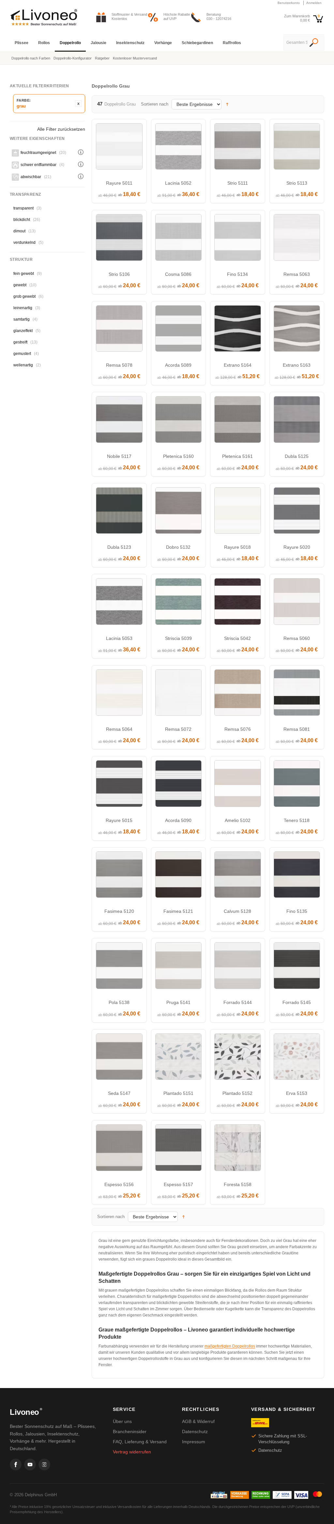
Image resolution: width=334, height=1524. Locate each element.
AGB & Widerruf (198, 1421)
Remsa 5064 (119, 729)
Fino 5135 (296, 911)
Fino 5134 (237, 274)
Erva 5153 (296, 1093)
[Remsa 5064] (119, 694)
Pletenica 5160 (178, 456)
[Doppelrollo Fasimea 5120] (119, 876)
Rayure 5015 (119, 820)
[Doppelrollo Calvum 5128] (237, 876)
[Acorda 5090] (178, 785)
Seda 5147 (119, 1093)
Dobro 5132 (178, 547)
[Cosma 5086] (178, 239)
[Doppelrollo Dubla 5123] (119, 512)
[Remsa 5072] (178, 694)
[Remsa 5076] (237, 694)
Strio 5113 (296, 183)
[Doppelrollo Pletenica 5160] (178, 421)
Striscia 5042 (237, 638)
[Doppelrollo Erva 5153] (297, 1058)
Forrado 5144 (237, 1002)
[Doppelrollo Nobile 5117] (119, 421)
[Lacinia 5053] (119, 603)
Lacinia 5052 (178, 183)
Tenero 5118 (297, 820)
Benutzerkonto (289, 3)
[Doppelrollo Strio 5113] (297, 148)
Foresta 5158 (237, 1184)
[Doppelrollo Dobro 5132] (178, 512)
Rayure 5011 (119, 183)
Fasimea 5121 (178, 911)
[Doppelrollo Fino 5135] (297, 876)
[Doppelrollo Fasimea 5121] (178, 876)
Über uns (122, 1421)
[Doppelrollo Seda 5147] (119, 1058)
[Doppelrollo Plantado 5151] (178, 1058)
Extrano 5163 (297, 365)
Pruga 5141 (178, 1002)
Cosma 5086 (178, 274)
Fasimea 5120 (119, 911)
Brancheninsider (129, 1431)
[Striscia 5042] (237, 603)
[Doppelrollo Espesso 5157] (178, 1149)
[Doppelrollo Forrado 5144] (237, 967)
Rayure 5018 (237, 547)
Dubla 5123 (119, 547)
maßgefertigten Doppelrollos (230, 1346)
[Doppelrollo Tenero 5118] (297, 785)
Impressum (193, 1441)
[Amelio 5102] (237, 785)
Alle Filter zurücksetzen (61, 129)
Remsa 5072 (178, 729)
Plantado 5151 (178, 1093)
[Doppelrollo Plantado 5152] (237, 1058)
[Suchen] (314, 43)
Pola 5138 (119, 1002)
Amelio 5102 (237, 820)
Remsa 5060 (296, 638)
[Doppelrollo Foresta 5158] (237, 1149)
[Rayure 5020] (297, 512)
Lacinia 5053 (119, 638)
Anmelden (314, 3)
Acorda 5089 (178, 365)
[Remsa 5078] (119, 330)
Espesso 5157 (178, 1184)
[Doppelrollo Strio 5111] (237, 148)
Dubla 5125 (297, 456)
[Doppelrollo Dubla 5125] (297, 421)
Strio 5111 (237, 183)
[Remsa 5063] (297, 239)
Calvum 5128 (237, 911)
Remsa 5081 (296, 729)
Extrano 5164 (237, 365)
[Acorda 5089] (178, 330)
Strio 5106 (119, 274)
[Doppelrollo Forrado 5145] (297, 967)
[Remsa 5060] (297, 603)
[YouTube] (30, 1464)
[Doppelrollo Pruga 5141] (178, 967)
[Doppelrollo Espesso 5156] (119, 1149)
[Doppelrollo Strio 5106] (119, 239)
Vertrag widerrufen (132, 1451)
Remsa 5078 (119, 365)
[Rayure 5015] (119, 785)
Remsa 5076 (237, 729)
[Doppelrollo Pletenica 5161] (237, 421)
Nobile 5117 (119, 456)
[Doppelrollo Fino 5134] (237, 239)
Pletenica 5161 (237, 456)
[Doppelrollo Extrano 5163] (297, 330)
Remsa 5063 (296, 274)
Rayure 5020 (296, 547)
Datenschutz (195, 1431)
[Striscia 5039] (178, 603)
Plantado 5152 (237, 1093)
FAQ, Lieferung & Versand (140, 1441)
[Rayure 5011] (119, 148)
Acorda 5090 (178, 820)
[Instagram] (44, 1464)
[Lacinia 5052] (178, 148)
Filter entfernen (78, 103)
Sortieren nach (154, 104)
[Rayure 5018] (237, 512)
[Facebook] (16, 1464)
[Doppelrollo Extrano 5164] (237, 330)
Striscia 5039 (178, 638)
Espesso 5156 (119, 1184)
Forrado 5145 (296, 1002)
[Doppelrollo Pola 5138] (119, 967)
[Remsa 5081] (297, 694)
